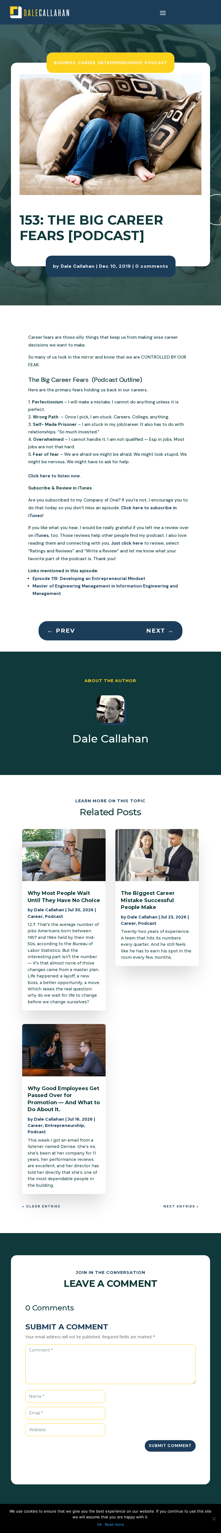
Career (87, 62)
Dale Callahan (78, 266)
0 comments (151, 266)
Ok (99, 1524)
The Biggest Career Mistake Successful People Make (148, 900)
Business (65, 62)
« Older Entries (41, 1206)
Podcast (156, 62)
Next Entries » (181, 1206)
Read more (114, 1524)
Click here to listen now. (54, 476)
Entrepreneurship (120, 62)
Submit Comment (170, 1445)
